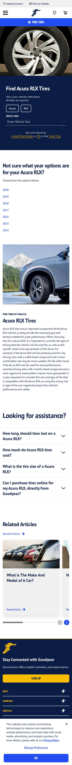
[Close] (66, 724)
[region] (36, 742)
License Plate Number (22, 135)
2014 (6, 230)
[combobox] (12, 108)
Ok (36, 758)
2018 (6, 203)
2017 (6, 210)
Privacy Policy (51, 740)
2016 (6, 216)
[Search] (55, 13)
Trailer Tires (55, 135)
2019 (6, 196)
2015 (6, 223)
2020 (6, 190)
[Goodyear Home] (36, 13)
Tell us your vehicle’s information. (23, 96)
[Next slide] (66, 622)
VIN (38, 135)
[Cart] (65, 13)
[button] (31, 578)
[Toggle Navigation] (5, 12)
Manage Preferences (36, 747)
